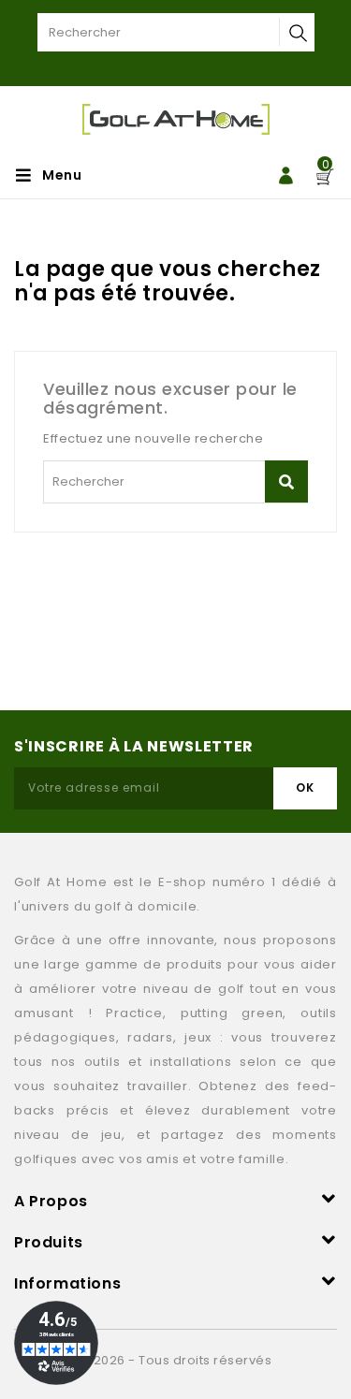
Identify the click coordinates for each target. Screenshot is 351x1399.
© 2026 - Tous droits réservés (176, 1360)
